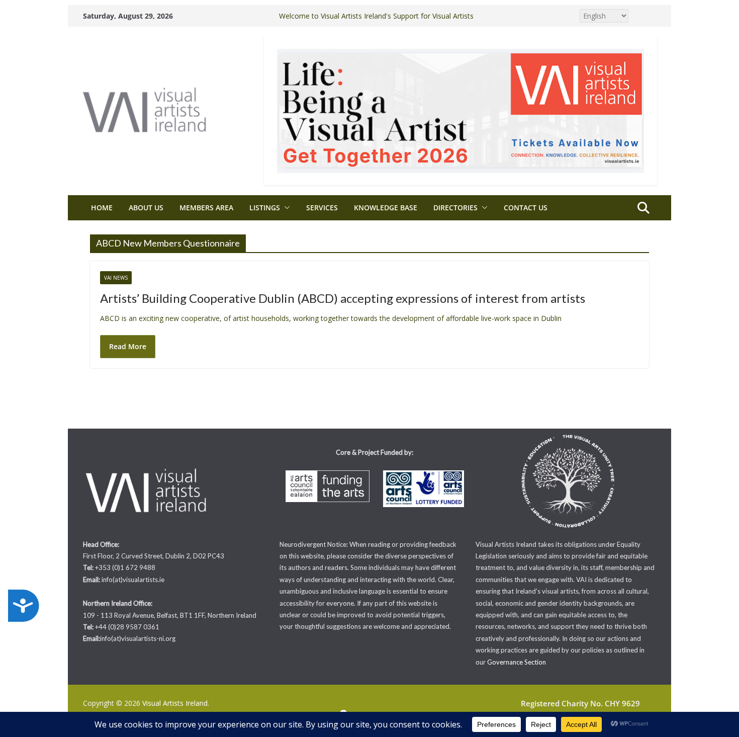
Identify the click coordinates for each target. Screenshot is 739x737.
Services (322, 207)
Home (102, 207)
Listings (264, 207)
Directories (455, 207)
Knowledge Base (385, 207)
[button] (285, 208)
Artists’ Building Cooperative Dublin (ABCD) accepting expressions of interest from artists (342, 298)
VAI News (116, 277)
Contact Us (525, 207)
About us (146, 207)
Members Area (206, 207)
